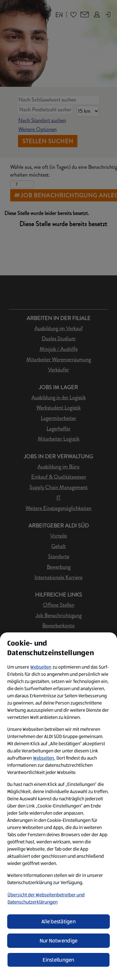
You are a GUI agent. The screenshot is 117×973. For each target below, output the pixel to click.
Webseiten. (44, 758)
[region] (58, 802)
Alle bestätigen (58, 921)
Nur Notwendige (59, 941)
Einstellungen (58, 960)
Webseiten (40, 667)
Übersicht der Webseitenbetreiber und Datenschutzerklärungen (46, 898)
